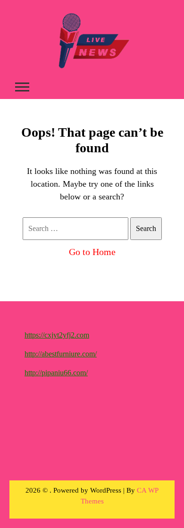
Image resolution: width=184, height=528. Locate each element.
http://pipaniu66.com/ (56, 373)
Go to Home (92, 252)
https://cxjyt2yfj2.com (57, 335)
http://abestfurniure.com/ (61, 354)
